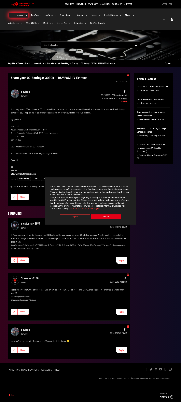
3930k (16, 187)
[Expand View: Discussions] (72, 15)
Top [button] (12, 395)
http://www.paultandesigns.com (23, 174)
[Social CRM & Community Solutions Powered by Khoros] (166, 396)
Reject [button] (75, 217)
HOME (24, 369)
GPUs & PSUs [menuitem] (31, 23)
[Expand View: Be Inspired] (26, 15)
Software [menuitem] (49, 15)
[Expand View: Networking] (85, 23)
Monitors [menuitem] (47, 23)
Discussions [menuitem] (65, 15)
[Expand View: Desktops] (86, 15)
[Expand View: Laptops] (99, 15)
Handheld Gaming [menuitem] (111, 15)
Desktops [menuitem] (80, 15)
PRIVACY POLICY (123, 378)
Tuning (35, 179)
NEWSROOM (33, 369)
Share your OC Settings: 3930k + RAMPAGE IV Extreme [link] (93, 63)
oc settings (33, 187)
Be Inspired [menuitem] (19, 15)
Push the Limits (144, 90)
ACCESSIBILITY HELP (50, 369)
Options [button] (168, 63)
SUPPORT (128, 4)
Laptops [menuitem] (94, 15)
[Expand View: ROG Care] (40, 15)
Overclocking (24, 179)
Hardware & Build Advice (147, 119)
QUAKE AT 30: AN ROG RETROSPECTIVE (152, 86)
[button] (14, 197)
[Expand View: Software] (55, 15)
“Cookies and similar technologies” (85, 209)
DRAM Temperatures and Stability (150, 99)
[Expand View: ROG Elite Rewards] (107, 23)
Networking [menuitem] (78, 23)
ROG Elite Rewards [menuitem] (97, 23)
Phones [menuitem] (128, 15)
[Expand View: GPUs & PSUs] (38, 23)
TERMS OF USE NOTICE (106, 378)
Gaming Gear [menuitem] (62, 23)
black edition (23, 187)
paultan (41, 187)
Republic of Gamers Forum (19, 63)
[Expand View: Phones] (133, 15)
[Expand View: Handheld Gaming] (120, 15)
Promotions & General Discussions (151, 155)
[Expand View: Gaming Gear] (69, 23)
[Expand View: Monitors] (52, 23)
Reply (121, 260)
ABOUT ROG (14, 369)
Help (163, 19)
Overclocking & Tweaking (58, 63)
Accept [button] (106, 217)
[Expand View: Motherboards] (21, 23)
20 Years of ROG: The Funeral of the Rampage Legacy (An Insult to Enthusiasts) (151, 148)
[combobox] (90, 44)
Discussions (39, 63)
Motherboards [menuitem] (13, 23)
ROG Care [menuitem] (35, 15)
